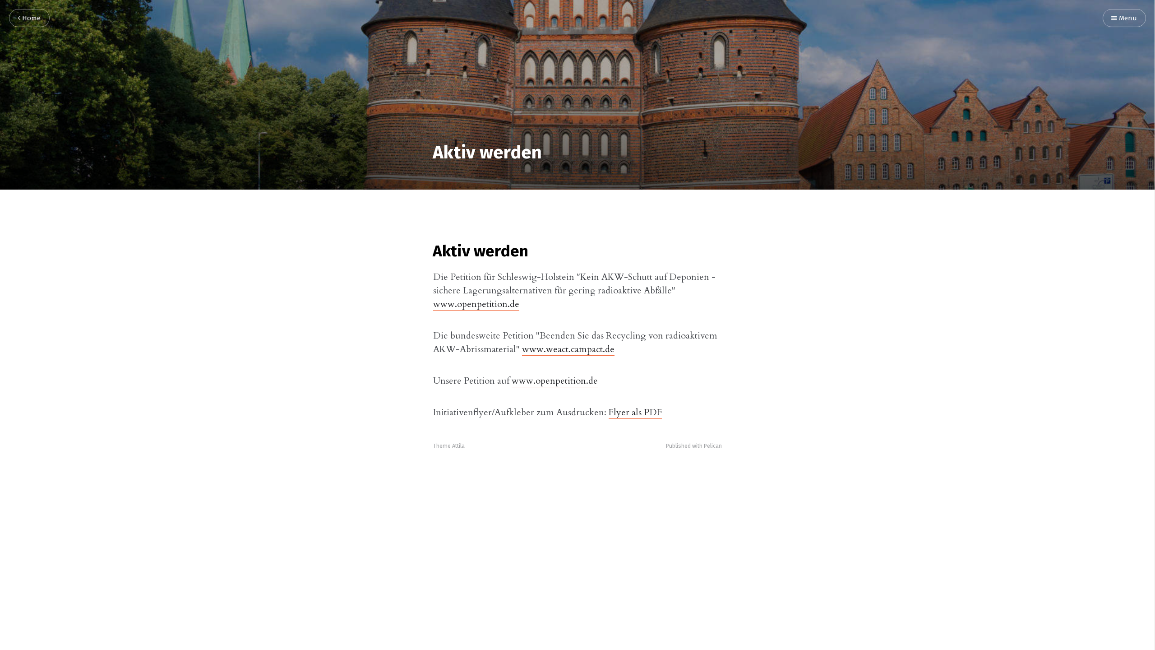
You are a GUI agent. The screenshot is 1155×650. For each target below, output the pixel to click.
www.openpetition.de (476, 304)
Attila (458, 446)
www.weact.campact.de (568, 349)
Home (30, 18)
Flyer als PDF (635, 412)
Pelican (713, 446)
